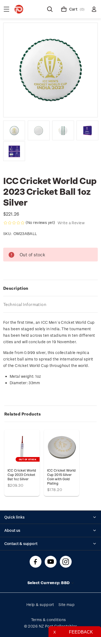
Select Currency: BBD (49, 582)
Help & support (40, 604)
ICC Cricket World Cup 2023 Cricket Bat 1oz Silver (22, 474)
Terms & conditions (48, 619)
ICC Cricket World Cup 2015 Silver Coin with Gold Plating (61, 476)
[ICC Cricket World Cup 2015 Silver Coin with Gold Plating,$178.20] (61, 447)
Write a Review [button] (71, 222)
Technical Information (24, 304)
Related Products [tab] (22, 413)
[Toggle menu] (6, 9)
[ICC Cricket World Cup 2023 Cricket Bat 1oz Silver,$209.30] (22, 447)
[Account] (94, 9)
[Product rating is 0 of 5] (14, 223)
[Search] (50, 9)
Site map (66, 604)
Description (15, 288)
